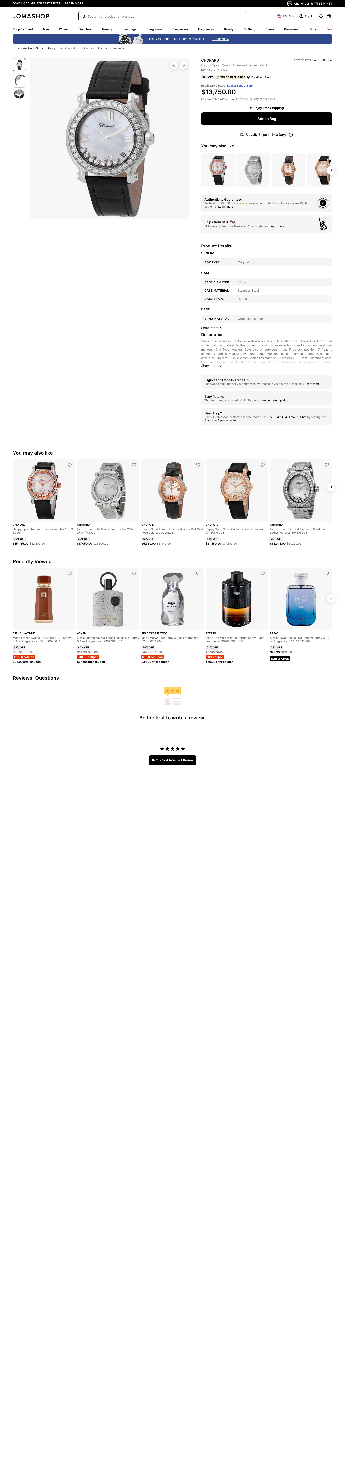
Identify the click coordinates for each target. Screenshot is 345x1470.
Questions (47, 678)
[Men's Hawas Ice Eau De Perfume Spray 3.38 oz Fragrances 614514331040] (327, 573)
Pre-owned (291, 29)
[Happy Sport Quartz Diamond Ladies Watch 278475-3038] (183, 65)
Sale (329, 29)
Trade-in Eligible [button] (232, 77)
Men (46, 29)
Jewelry (106, 29)
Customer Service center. (220, 420)
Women (64, 29)
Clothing (249, 29)
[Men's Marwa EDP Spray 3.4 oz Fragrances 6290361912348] (198, 573)
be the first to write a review (172, 760)
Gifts (313, 29)
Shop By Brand (23, 29)
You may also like (217, 146)
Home (16, 48)
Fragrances (206, 29)
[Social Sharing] (174, 65)
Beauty (228, 29)
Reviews (22, 678)
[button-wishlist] (321, 16)
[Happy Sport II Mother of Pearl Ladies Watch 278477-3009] (134, 465)
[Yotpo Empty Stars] (303, 60)
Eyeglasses (180, 29)
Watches (85, 29)
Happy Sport (55, 48)
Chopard (40, 48)
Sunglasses (155, 29)
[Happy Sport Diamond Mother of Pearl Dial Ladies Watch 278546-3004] (327, 465)
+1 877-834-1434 (275, 417)
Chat (303, 417)
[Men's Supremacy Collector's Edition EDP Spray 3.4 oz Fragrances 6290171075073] (134, 573)
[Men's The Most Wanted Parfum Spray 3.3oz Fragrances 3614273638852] (262, 573)
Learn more (225, 206)
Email (292, 417)
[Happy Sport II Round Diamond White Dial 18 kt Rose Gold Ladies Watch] (198, 465)
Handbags (129, 29)
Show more (209, 366)
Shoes (270, 29)
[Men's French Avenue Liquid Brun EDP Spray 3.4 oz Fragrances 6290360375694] (69, 573)
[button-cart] (328, 16)
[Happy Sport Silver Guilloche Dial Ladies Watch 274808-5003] (262, 465)
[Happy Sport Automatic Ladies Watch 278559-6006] (69, 465)
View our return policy (274, 400)
